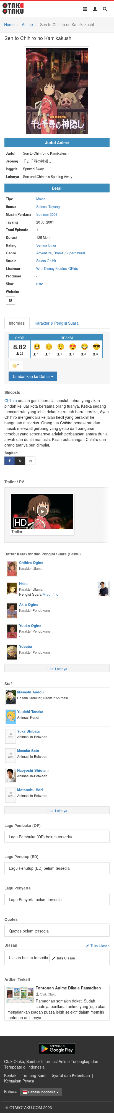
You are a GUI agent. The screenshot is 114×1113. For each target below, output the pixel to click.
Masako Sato (28, 750)
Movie (40, 198)
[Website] (10, 300)
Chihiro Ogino (31, 562)
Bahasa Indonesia (41, 1091)
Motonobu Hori (30, 789)
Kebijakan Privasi (19, 1081)
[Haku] (12, 589)
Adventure (44, 252)
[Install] (57, 1049)
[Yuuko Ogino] (12, 631)
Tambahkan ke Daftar (31, 376)
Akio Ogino (28, 604)
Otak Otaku (47, 994)
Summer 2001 (47, 214)
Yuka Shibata (28, 731)
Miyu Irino (50, 594)
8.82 (39, 283)
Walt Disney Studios (51, 268)
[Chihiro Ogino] (12, 568)
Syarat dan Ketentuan (71, 1075)
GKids (73, 268)
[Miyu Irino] (103, 588)
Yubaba (25, 646)
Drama (58, 252)
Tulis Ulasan (65, 958)
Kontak (10, 1075)
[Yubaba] (12, 652)
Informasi (17, 323)
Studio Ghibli (46, 260)
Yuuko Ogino (30, 625)
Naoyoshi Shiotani (33, 770)
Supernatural (75, 252)
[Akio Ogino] (12, 610)
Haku (23, 583)
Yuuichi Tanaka (30, 711)
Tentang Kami (34, 1075)
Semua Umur (46, 245)
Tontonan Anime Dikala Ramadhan (68, 988)
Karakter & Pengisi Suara (57, 323)
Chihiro (10, 400)
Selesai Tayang (48, 206)
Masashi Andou (30, 692)
